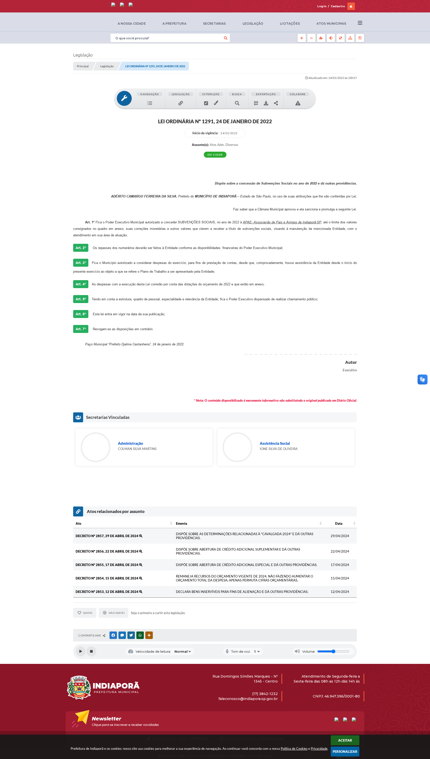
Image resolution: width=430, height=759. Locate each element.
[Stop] (91, 651)
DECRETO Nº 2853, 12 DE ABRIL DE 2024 (107, 592)
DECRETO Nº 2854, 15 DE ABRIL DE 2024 (107, 578)
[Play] (81, 651)
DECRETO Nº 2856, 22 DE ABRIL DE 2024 (107, 551)
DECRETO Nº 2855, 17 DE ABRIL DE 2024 (107, 565)
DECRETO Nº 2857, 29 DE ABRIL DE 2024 (107, 536)
